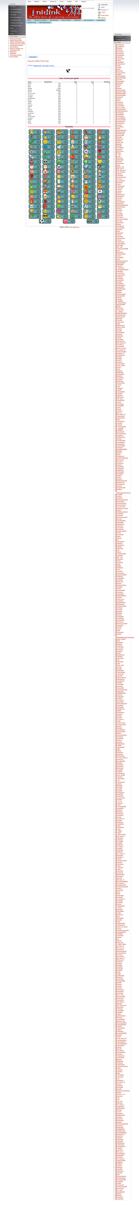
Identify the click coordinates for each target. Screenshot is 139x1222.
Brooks (119, 583)
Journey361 (120, 956)
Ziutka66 (119, 586)
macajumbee (120, 227)
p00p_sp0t (120, 142)
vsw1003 (119, 609)
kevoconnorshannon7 (123, 1090)
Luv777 (119, 1111)
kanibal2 (119, 479)
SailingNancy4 (121, 602)
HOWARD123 (121, 1129)
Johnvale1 (120, 1141)
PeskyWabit (120, 827)
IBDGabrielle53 (121, 93)
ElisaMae (119, 48)
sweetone (120, 803)
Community (32, 57)
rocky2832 (120, 1181)
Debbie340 (120, 661)
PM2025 (119, 292)
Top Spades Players (16, 12)
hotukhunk (120, 513)
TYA (118, 1099)
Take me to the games (40, 20)
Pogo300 (119, 320)
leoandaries (120, 377)
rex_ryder (119, 1190)
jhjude (119, 653)
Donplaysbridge (121, 606)
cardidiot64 (120, 466)
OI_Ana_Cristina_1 (122, 757)
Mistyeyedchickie (122, 703)
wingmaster (120, 163)
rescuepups (120, 1000)
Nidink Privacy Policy (16, 40)
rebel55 (119, 982)
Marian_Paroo (121, 327)
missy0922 (120, 841)
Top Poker (13, 14)
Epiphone (120, 811)
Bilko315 (119, 318)
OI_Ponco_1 (120, 719)
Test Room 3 (119, 37)
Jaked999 (119, 271)
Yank (118, 86)
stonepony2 (120, 573)
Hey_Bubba (120, 1050)
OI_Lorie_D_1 (121, 853)
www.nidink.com (74, 227)
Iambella (119, 799)
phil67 (119, 721)
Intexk (119, 560)
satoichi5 (119, 1157)
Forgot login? (105, 15)
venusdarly (120, 632)
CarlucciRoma (121, 243)
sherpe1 (119, 1165)
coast (118, 829)
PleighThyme (121, 355)
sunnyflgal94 (121, 391)
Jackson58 (120, 796)
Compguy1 (120, 463)
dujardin (119, 330)
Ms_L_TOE (120, 994)
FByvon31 (120, 525)
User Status (46, 65)
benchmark (120, 991)
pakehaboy (120, 1031)
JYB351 (119, 745)
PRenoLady (120, 960)
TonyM (119, 409)
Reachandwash (121, 1176)
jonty (118, 569)
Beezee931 (120, 245)
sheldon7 (119, 362)
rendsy (119, 255)
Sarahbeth (120, 278)
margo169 (120, 187)
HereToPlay (120, 707)
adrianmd (120, 1096)
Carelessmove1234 (122, 886)
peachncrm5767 (121, 503)
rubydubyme (120, 444)
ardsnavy (119, 229)
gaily (118, 259)
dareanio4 (120, 447)
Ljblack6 (119, 425)
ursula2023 (120, 257)
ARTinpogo (120, 397)
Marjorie (119, 1059)
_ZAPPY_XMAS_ (121, 944)
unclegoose (120, 1184)
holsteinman (120, 792)
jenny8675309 (121, 761)
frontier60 (120, 1197)
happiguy (120, 210)
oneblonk (120, 897)
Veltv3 (119, 536)
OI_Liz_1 (119, 412)
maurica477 (120, 647)
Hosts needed (14, 56)
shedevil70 (120, 764)
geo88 (119, 913)
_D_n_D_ (119, 801)
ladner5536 (120, 522)
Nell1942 (119, 682)
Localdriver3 (120, 46)
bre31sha (119, 607)
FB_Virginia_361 (121, 1005)
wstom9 (119, 963)
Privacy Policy (54, 20)
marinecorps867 (121, 531)
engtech (119, 299)
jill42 (118, 640)
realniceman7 (121, 1064)
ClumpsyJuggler (122, 860)
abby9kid (119, 1012)
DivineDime (120, 918)
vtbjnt (119, 69)
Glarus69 (119, 611)
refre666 (119, 668)
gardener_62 (120, 353)
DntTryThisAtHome (122, 458)
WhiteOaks (120, 1171)
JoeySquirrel (120, 681)
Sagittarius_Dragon (122, 508)
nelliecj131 (120, 548)
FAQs (11, 33)
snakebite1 (120, 600)
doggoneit (120, 876)
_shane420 (120, 428)
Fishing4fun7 (121, 194)
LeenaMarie (120, 147)
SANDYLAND (121, 1108)
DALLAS (119, 1017)
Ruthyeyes (120, 768)
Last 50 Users (100, 20)
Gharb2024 (120, 283)
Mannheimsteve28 (122, 261)
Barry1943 (120, 855)
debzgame (120, 736)
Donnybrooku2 (121, 177)
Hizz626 (119, 137)
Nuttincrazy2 (120, 1134)
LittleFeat (120, 1136)
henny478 (120, 215)
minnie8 (119, 862)
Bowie (119, 152)
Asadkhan (120, 555)
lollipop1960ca (121, 1160)
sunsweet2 (120, 527)
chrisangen (120, 864)
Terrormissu (120, 322)
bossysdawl (120, 501)
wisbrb (119, 832)
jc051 (118, 323)
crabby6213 (120, 696)
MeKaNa (119, 613)
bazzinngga (120, 309)
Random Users (32, 22)
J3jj (118, 550)
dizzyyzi (119, 519)
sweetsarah (120, 404)
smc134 (119, 988)
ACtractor (120, 1103)
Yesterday (120, 1125)
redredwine (120, 1080)
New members (14, 46)
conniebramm (121, 1153)
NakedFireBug (121, 288)
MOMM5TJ (120, 430)
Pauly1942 (120, 1087)
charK (119, 65)
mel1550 (119, 281)
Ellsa (118, 231)
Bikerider (119, 763)
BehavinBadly (121, 262)
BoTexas (119, 161)
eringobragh (120, 1057)
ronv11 (119, 628)
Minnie (119, 98)
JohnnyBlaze (121, 1028)
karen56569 (120, 114)
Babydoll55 (120, 1155)
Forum (52, 65)
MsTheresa (120, 151)
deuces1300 (120, 135)
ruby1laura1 (120, 594)
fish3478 (119, 970)
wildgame (120, 49)
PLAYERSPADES (122, 1132)
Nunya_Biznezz (121, 677)
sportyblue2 (120, 273)
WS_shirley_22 (121, 414)
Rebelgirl (119, 1137)
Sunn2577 (120, 967)
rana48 (119, 726)
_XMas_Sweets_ (121, 834)
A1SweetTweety (121, 585)
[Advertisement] (69, 39)
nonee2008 (120, 1010)
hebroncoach (121, 63)
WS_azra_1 (120, 398)
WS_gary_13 (120, 947)
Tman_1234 (120, 665)
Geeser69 (119, 515)
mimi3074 (120, 794)
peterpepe (120, 686)
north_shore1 (121, 365)
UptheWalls (120, 616)
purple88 (119, 848)
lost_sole (119, 1101)
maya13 (119, 1122)
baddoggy (120, 822)
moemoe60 (120, 658)
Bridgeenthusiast (122, 480)
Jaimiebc (119, 1071)
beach (119, 825)
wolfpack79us (121, 923)
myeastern (120, 1150)
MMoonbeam (121, 325)
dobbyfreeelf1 (121, 285)
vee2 (118, 165)
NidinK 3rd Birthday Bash (17, 42)
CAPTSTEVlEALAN (122, 1123)
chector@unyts (121, 505)
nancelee (119, 1054)
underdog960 (121, 445)
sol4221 (119, 390)
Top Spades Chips (15, 20)
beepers (119, 452)
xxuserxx (119, 149)
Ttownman (120, 1076)
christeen (119, 1172)
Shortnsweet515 (121, 951)
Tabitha (119, 634)
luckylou (119, 1117)
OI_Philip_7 (120, 344)
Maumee (119, 1035)
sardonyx (119, 714)
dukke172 (120, 498)
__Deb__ (119, 154)
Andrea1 (119, 597)
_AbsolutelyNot (121, 302)
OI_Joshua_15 (121, 350)
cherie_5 (119, 888)
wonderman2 (121, 484)
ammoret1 (120, 759)
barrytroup (120, 813)
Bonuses (12, 6)
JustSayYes (120, 529)
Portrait (30, 65)
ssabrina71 (120, 1198)
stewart (119, 337)
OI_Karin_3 (120, 846)
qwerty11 (119, 695)
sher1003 (119, 1169)
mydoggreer (120, 1144)
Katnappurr (120, 459)
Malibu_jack (120, 166)
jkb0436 (119, 144)
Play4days (120, 236)
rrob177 (119, 360)
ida (118, 939)
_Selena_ (119, 907)
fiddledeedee (121, 743)
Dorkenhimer (121, 756)
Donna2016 (120, 688)
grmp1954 (120, 871)
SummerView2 (121, 731)
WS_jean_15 (120, 879)
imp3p (119, 1036)
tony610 (119, 717)
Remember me (104, 9)
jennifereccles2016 (122, 219)
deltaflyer (119, 961)
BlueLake (119, 182)
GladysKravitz (121, 672)
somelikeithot (121, 729)
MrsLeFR (119, 728)
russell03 (119, 494)
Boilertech (120, 308)
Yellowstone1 (121, 316)
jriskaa (119, 60)
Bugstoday (120, 1007)
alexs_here (120, 942)
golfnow (119, 475)
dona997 (119, 1003)
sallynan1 (120, 1085)
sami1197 (119, 790)
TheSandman (121, 925)
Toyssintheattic (121, 433)
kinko (118, 564)
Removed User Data (15, 38)
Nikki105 (119, 290)
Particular (120, 1008)
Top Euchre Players (15, 17)
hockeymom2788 (122, 1186)
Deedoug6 (120, 381)
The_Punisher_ (121, 172)
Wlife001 (119, 451)
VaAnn (119, 1068)
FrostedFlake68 (121, 806)
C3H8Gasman (121, 437)
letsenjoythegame (122, 689)
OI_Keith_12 (120, 818)
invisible (119, 198)
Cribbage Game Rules (16, 23)
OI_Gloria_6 (120, 700)
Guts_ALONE (121, 775)
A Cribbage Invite (15, 50)
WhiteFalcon (120, 604)
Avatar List (77, 20)
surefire (119, 783)
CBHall (119, 193)
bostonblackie (121, 1052)
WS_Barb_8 (120, 217)
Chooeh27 (120, 102)
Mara (118, 1073)
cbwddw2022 (121, 1192)
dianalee (119, 820)
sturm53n (120, 571)
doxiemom (120, 872)
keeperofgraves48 (122, 517)
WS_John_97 (121, 958)
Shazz (119, 454)
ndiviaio (119, 986)
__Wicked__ (120, 311)
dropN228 (120, 213)
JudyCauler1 (120, 1045)
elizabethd (120, 850)
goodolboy (120, 126)
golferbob (120, 646)
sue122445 (120, 473)
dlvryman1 (120, 754)
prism (118, 156)
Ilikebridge (120, 336)
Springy (119, 438)
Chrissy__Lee (121, 1094)
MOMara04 (120, 372)
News (11, 28)
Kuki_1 (119, 865)
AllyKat (119, 510)
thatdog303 (120, 670)
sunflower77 (120, 241)
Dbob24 (119, 984)
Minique (119, 740)
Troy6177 (119, 266)
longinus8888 (121, 980)
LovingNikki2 (121, 1019)
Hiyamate (119, 900)
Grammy (119, 486)
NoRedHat (120, 567)
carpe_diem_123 (121, 1038)
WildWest (119, 1162)
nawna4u (119, 776)
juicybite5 (120, 562)
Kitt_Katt (119, 220)
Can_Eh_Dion (121, 506)
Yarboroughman (121, 351)
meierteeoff (120, 1106)
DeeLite (119, 1047)
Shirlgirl (119, 715)
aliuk (118, 386)
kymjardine (120, 935)
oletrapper (120, 592)
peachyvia (120, 914)
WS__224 (119, 557)
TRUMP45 (120, 933)
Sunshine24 (120, 431)
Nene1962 (120, 642)
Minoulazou (120, 196)
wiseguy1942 (121, 383)
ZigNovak (120, 576)
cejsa (118, 921)
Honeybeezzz (121, 341)
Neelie (119, 306)
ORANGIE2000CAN (122, 205)
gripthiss (119, 651)
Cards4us (120, 1069)
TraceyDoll (120, 625)
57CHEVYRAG (121, 440)
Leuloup (119, 191)
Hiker (118, 128)
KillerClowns (120, 123)
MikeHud (119, 376)
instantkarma (121, 201)
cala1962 (119, 843)
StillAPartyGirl (121, 1130)
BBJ (118, 419)
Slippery (119, 1195)
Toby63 (119, 858)
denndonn (120, 435)
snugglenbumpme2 (122, 269)
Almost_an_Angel (122, 926)
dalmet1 (119, 200)
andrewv (119, 329)
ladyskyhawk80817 (122, 881)
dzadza (119, 1092)
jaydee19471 (120, 578)
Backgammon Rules (16, 25)
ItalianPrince (120, 524)
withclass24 (120, 472)
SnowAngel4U (121, 487)
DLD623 (119, 356)
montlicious (120, 545)
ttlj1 (118, 660)
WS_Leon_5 (120, 168)
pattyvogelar (120, 58)
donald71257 (120, 400)
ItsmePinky (120, 738)
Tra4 (118, 916)
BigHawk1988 (121, 304)
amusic (119, 904)
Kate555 (119, 145)
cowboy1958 (120, 363)
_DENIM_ (119, 830)
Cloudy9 (119, 79)
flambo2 (119, 644)
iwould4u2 (120, 339)
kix (118, 539)
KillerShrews (120, 712)
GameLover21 (121, 722)
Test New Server (120, 39)
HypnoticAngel (121, 294)
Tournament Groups (16, 55)
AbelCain (119, 698)
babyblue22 (120, 226)
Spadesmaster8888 (122, 248)
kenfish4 (119, 742)
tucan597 (119, 675)
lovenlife (119, 919)
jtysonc (119, 928)
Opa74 (119, 588)
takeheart (119, 57)
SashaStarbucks (121, 130)
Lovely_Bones (121, 72)
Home (29, 20)
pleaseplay (120, 838)
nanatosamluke (121, 426)
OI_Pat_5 (119, 179)
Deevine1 (119, 334)
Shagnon (119, 977)
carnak (119, 402)
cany (118, 250)
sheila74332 (120, 287)
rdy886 (119, 566)
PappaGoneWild (121, 574)
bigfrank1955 (121, 295)
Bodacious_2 (121, 482)
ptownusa (120, 649)
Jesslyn (119, 496)
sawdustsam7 (121, 275)
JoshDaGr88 (120, 332)
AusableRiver (121, 905)
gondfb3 (119, 423)
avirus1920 (120, 684)
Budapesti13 (120, 874)
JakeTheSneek (121, 1042)
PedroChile (120, 691)
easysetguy (120, 949)
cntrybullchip (121, 180)
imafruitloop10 (121, 315)
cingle (119, 869)
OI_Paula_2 (120, 621)
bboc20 (119, 1049)
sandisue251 (120, 778)
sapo (118, 663)
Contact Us (13, 31)
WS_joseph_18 (121, 342)
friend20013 (120, 405)
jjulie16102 (120, 233)
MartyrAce (120, 71)
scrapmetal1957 (121, 553)
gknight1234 (120, 747)
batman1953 (120, 620)
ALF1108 (119, 787)
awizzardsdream (122, 735)
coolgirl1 (119, 379)
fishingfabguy (121, 206)
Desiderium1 (120, 654)
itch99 (119, 974)
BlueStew (120, 785)
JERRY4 (119, 74)
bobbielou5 (120, 1120)
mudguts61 (120, 895)
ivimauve (119, 411)
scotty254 (120, 902)
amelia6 (119, 67)
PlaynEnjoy (120, 766)
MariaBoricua (121, 708)
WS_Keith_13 (121, 836)
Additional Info (37, 65)
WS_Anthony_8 (121, 170)
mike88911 (120, 301)
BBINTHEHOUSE (122, 313)
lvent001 (119, 789)
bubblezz (119, 543)
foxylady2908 (121, 590)
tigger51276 (120, 1188)
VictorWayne (120, 541)
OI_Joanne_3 (121, 1158)
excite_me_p (120, 599)
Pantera (119, 940)
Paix (118, 1174)
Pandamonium (121, 1178)
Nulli (118, 893)
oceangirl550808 (121, 1033)
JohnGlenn (120, 222)
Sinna (118, 100)
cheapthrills (120, 824)
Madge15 (119, 1167)
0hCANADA (120, 911)
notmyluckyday (121, 953)
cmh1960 (119, 393)
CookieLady (120, 116)
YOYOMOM (120, 1075)
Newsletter (13, 53)
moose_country (121, 348)
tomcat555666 (121, 118)
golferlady (120, 844)
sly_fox (119, 212)
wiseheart (120, 839)
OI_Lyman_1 (120, 1104)
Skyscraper (120, 998)
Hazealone (120, 559)
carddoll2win (121, 421)
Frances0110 (120, 81)
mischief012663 (121, 1024)
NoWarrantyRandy (122, 512)
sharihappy (120, 815)
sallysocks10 (120, 186)
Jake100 (119, 1148)
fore (118, 1097)
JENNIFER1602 (121, 693)
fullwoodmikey (121, 254)
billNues (119, 489)
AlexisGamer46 (121, 932)
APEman (119, 140)
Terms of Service (66, 20)
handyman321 (121, 996)
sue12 (119, 407)
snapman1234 (121, 90)
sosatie (119, 817)
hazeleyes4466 (121, 95)
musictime (120, 890)
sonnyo (119, 384)
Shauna (119, 1193)
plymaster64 (120, 55)
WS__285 (119, 247)
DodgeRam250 (121, 109)
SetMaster (120, 851)
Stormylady (120, 989)
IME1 (118, 749)
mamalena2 (120, 468)
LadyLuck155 (121, 238)
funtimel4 (120, 388)
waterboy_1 (120, 857)
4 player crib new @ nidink (17, 43)
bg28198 (119, 965)
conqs (119, 804)
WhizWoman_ (121, 1143)
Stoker (119, 477)
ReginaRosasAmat (122, 499)
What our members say (16, 48)
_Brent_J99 (120, 674)
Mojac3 (119, 84)
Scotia (119, 532)
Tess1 (118, 892)
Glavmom (120, 1118)
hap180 (119, 1089)
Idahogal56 (120, 159)
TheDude (119, 771)
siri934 (119, 710)
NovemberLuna (121, 885)
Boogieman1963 (121, 1022)
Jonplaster (120, 993)
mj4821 (119, 1183)
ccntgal (119, 189)
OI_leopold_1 (121, 899)
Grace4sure (120, 51)
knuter (119, 184)
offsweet (119, 810)
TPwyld (119, 240)
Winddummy (120, 679)
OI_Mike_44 (120, 946)
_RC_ (118, 780)
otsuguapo (120, 534)
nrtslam (119, 614)
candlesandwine (122, 1040)
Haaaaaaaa (120, 1139)
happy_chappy (121, 639)
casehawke (120, 53)
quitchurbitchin (121, 724)
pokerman (120, 752)
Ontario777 (120, 138)
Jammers (119, 395)
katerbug (119, 370)
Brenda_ (119, 297)
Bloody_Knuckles (122, 623)
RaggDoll (119, 909)
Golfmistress (121, 773)
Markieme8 (120, 1127)
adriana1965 (120, 374)
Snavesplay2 (120, 1055)
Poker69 (119, 1026)
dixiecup (119, 465)
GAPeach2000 (121, 76)
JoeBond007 (120, 975)
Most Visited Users (44, 22)
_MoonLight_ (121, 267)
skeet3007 (120, 769)
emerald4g (120, 175)
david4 (119, 552)
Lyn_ (118, 1078)
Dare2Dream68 (121, 520)
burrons (119, 667)
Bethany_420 (121, 1021)
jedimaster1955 (121, 91)
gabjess (119, 1029)
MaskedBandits (121, 595)
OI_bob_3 (120, 954)
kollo (118, 630)
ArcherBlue (120, 701)
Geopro (119, 1083)
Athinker (119, 358)
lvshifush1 (120, 104)
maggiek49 (120, 808)
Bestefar (119, 1110)
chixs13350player (122, 1043)
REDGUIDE (120, 264)
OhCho (119, 234)
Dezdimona (120, 112)
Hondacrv (120, 1113)
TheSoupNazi (121, 417)
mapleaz (119, 173)
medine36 (120, 968)
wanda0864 (120, 62)
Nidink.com (13, 51)
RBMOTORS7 (121, 1115)
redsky (119, 1014)
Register (103, 17)
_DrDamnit (120, 867)
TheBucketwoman (122, 111)
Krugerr (119, 937)
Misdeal (119, 88)
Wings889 (120, 83)
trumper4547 (120, 105)
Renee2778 (120, 203)
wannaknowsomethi (123, 930)
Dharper (119, 208)
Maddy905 (120, 1061)
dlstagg (119, 538)
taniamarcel (120, 44)
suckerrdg (120, 97)
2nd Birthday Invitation (16, 45)
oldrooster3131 (121, 119)
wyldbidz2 (120, 1062)
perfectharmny (121, 1015)
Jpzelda (119, 125)
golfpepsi (120, 276)
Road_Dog (120, 581)
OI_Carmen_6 (121, 883)
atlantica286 (120, 346)
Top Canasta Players (16, 9)
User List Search (88, 20)
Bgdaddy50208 (121, 77)
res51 (118, 972)
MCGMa (119, 627)
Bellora (119, 224)
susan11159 (120, 280)
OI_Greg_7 (120, 461)
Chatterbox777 (121, 1146)
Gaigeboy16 (120, 456)
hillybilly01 (120, 705)
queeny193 (120, 979)
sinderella (120, 580)
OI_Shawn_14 (121, 1082)
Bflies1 (119, 733)
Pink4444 (119, 656)
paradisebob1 (121, 442)
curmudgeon (121, 416)
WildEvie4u (120, 470)
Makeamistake (121, 132)
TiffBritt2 (119, 1164)
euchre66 (119, 158)
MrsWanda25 (120, 133)
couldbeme (120, 618)
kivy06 (119, 367)
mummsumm (121, 797)
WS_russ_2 (120, 1151)
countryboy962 (121, 1179)
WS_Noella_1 (121, 1001)
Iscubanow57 (121, 121)
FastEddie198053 (122, 449)
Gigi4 (118, 369)
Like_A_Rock (121, 107)
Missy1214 (120, 252)
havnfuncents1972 (122, 1066)
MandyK (119, 546)
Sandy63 (119, 878)
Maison (119, 750)
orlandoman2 (121, 782)
